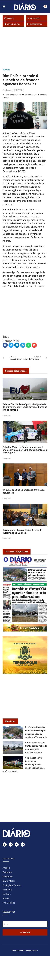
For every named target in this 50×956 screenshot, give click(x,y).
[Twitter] (17, 844)
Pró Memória (9, 902)
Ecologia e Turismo (12, 885)
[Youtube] (23, 844)
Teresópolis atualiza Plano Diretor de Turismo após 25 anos (22, 531)
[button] (45, 6)
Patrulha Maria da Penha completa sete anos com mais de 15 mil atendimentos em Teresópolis (25, 450)
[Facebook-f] (5, 844)
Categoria (7, 872)
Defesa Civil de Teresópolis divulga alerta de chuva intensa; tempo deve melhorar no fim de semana (25, 407)
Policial (6, 898)
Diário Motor (9, 881)
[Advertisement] (26, 46)
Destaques (8, 876)
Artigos (6, 867)
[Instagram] (11, 844)
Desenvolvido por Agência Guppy (25, 950)
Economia (7, 889)
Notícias (6, 69)
